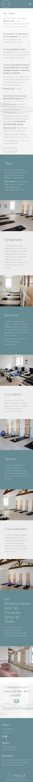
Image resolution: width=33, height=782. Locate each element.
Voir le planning (9, 150)
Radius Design (24, 780)
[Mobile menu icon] (30, 4)
